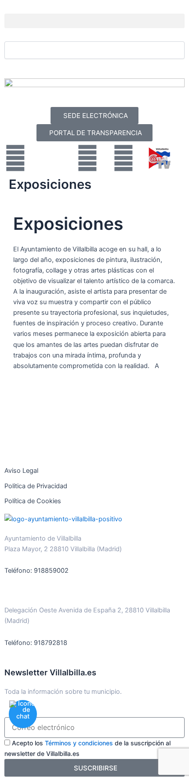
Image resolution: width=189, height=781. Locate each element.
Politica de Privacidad (35, 486)
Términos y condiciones (79, 743)
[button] (94, 21)
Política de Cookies (32, 501)
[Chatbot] (23, 714)
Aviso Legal (21, 471)
